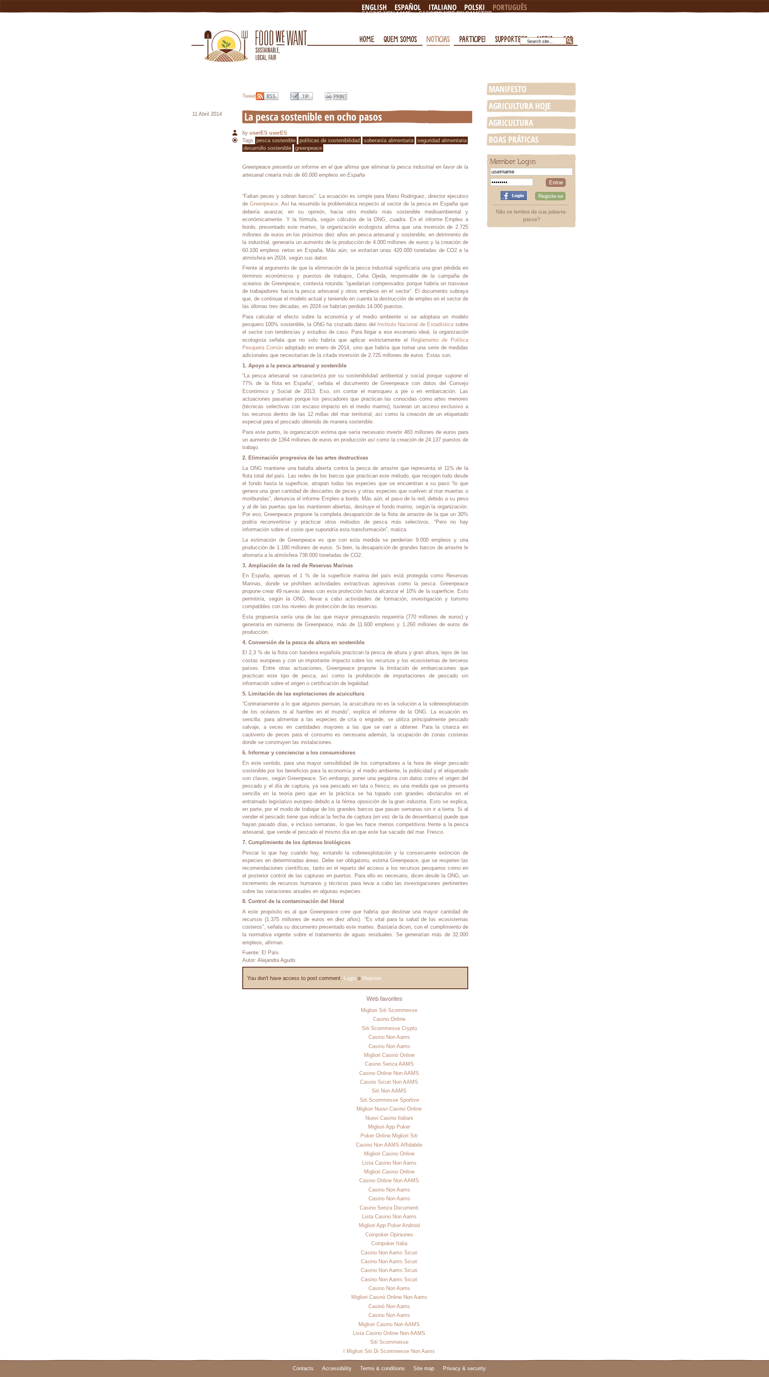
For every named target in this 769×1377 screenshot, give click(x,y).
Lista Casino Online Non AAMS (389, 1333)
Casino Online (389, 1019)
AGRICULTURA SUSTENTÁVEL (511, 123)
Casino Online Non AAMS (389, 1073)
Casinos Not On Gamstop (455, 13)
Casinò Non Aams (389, 1306)
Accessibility (337, 1368)
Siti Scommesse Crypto (389, 1028)
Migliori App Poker (389, 1127)
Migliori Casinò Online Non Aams (389, 1297)
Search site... (540, 41)
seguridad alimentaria (442, 140)
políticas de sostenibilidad (330, 140)
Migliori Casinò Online (389, 1055)
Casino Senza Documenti (389, 1208)
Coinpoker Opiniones (389, 1235)
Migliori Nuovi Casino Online (389, 1109)
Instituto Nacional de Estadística (415, 324)
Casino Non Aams (386, 13)
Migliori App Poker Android (389, 1225)
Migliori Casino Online (389, 1154)
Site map (423, 1368)
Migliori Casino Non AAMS (389, 1324)
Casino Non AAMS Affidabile (389, 1145)
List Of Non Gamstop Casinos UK (409, 26)
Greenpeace (264, 204)
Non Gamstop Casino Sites (401, 20)
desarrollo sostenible (267, 148)
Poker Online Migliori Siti (389, 1136)
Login (350, 978)
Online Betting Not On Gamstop (494, 20)
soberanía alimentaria (388, 140)
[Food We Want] (255, 37)
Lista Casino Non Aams (389, 1163)
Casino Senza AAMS (389, 1064)
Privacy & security (464, 1368)
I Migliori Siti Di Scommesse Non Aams (389, 1351)
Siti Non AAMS (389, 1091)
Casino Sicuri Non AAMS (389, 1082)
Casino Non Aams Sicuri (389, 1253)
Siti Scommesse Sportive (389, 1100)
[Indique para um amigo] (301, 96)
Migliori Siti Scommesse (389, 1010)
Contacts (303, 1368)
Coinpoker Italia (389, 1243)
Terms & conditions (382, 1368)
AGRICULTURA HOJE (520, 105)
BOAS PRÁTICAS (514, 139)
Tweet (249, 96)
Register (371, 978)
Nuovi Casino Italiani (389, 1118)
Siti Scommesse (389, 1342)
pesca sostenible (276, 140)
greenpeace (308, 148)
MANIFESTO (508, 89)
